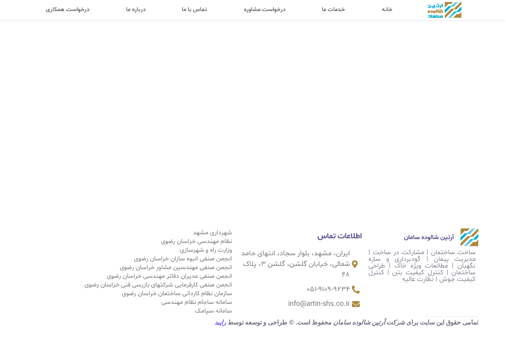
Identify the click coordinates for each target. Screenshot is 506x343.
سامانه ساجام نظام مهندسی (196, 302)
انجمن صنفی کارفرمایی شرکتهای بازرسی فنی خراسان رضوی (158, 285)
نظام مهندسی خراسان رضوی (196, 241)
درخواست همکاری (67, 10)
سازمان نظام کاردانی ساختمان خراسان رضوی (177, 293)
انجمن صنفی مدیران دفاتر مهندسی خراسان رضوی (169, 276)
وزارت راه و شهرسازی (206, 250)
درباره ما (135, 10)
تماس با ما (194, 10)
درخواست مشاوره (264, 10)
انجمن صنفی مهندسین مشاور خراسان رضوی (176, 267)
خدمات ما (333, 10)
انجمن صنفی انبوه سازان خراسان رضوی (183, 258)
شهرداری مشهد (212, 232)
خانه (387, 10)
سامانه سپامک (213, 311)
